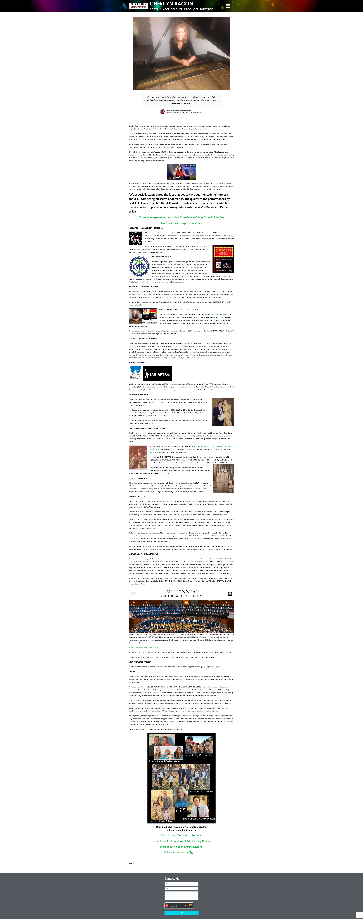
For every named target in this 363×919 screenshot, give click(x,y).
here (213, 315)
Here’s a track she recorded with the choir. (144, 648)
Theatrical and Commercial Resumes (181, 835)
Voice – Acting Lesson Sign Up (181, 852)
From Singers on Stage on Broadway (181, 223)
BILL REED (157, 693)
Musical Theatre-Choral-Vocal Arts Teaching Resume (181, 841)
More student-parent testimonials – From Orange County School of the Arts (181, 217)
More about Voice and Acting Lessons (181, 846)
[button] (130, 105)
